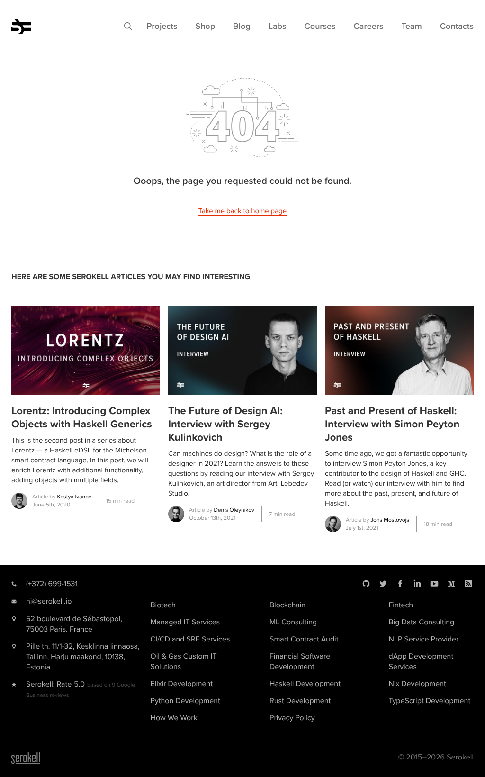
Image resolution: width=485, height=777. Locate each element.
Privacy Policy (292, 718)
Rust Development (300, 700)
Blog (242, 26)
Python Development (185, 700)
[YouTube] (434, 583)
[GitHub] (366, 583)
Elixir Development (182, 683)
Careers (369, 26)
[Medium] (451, 583)
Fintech (401, 605)
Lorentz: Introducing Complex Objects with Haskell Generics (81, 418)
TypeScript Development (430, 700)
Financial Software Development (299, 661)
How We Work (174, 718)
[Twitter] (383, 583)
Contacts (457, 26)
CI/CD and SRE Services (190, 639)
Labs (278, 26)
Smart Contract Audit (303, 639)
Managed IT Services (185, 622)
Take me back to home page (242, 211)
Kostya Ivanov (74, 496)
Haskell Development (305, 683)
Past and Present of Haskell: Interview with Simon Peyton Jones (392, 424)
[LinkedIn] (417, 583)
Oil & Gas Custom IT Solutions (184, 661)
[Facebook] (400, 583)
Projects (161, 26)
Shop (205, 26)
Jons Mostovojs (389, 520)
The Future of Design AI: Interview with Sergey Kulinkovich (225, 424)
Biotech (163, 605)
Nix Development (417, 683)
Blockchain (287, 605)
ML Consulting (293, 622)
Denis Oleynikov (234, 510)
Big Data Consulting (422, 622)
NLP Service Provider (424, 639)
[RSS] (468, 583)
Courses (320, 26)
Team (412, 26)
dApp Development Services (421, 661)
